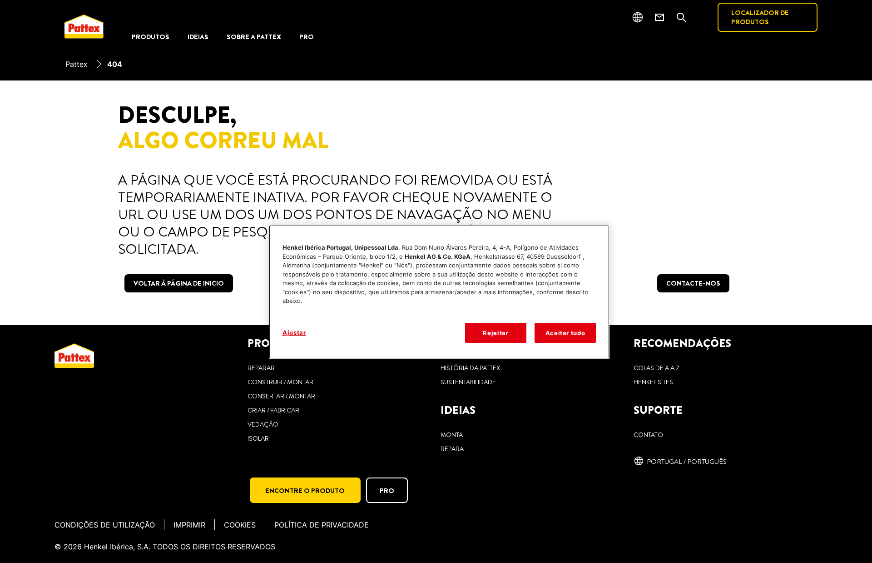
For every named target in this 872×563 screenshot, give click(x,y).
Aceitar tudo (565, 333)
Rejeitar (495, 333)
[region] (439, 292)
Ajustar (294, 332)
